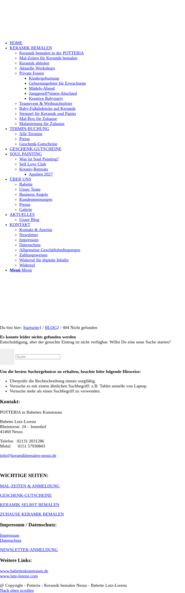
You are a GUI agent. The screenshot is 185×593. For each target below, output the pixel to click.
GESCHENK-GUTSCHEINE (26, 495)
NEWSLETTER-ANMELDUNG (29, 549)
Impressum (9, 535)
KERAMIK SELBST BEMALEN (29, 504)
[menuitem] (97, 42)
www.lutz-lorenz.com (19, 576)
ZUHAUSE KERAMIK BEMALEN (32, 514)
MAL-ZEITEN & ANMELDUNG (30, 486)
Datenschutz (10, 540)
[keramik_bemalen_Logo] (36, 22)
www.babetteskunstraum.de (24, 570)
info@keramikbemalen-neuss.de (28, 455)
